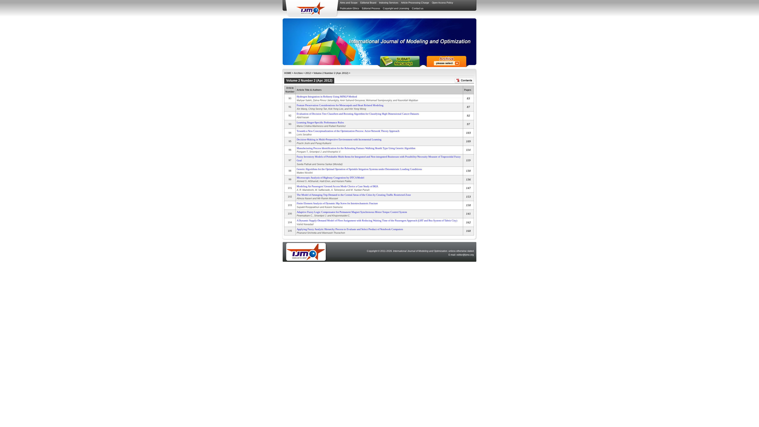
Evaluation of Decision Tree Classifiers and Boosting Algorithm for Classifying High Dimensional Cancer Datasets (358, 113)
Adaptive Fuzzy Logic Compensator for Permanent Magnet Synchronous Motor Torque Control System (352, 212)
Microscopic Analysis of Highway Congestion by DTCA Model (330, 177)
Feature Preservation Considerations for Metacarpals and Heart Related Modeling (340, 105)
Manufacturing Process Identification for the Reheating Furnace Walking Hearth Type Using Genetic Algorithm (356, 148)
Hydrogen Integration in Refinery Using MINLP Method (327, 96)
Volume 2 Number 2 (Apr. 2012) (330, 73)
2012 (308, 73)
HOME (287, 73)
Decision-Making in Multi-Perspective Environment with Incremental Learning (339, 139)
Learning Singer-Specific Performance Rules (320, 122)
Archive (298, 73)
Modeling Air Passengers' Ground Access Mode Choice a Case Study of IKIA (337, 186)
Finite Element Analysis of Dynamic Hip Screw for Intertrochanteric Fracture (337, 203)
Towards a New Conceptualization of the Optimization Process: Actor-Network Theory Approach (348, 130)
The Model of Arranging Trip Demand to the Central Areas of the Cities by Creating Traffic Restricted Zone (354, 194)
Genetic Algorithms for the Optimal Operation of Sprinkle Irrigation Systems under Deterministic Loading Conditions (359, 169)
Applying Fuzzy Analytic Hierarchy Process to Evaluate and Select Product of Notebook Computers (350, 229)
